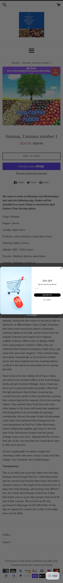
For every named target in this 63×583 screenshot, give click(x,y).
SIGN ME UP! (47, 295)
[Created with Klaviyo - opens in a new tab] (31, 315)
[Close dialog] (61, 269)
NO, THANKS (47, 300)
